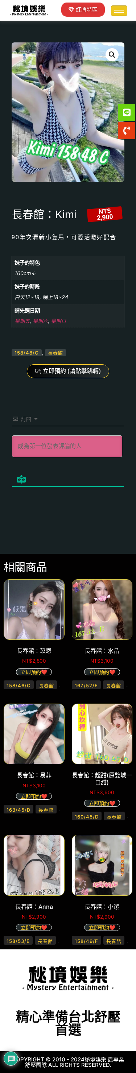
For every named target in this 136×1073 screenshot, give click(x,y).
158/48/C (27, 353)
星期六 (40, 321)
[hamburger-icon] (119, 10)
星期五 (22, 321)
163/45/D (18, 810)
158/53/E (18, 941)
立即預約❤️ (34, 672)
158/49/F (86, 941)
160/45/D (87, 817)
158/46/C (19, 685)
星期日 (58, 321)
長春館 (55, 353)
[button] (112, 54)
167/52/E (86, 685)
